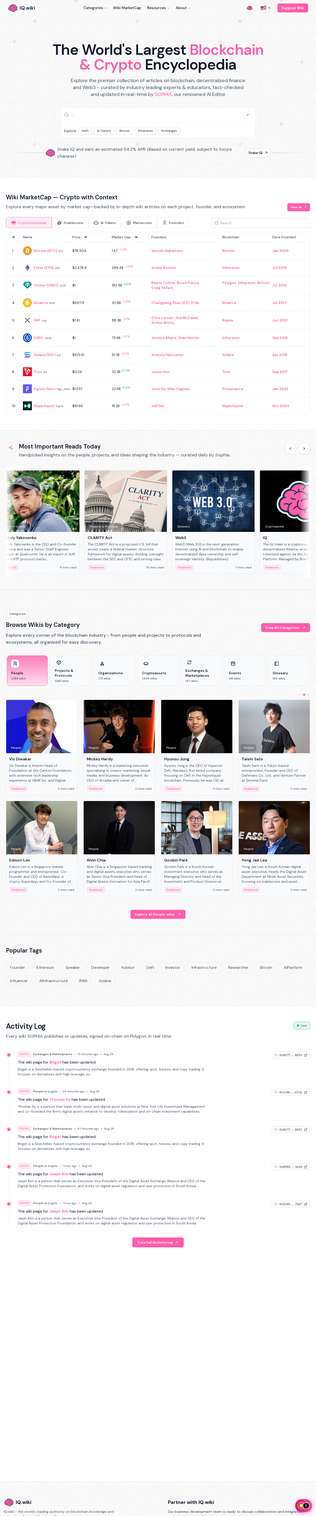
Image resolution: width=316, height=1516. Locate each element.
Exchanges (169, 131)
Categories (93, 7)
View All (296, 207)
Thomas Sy (60, 1099)
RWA (83, 980)
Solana (228, 355)
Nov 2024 (280, 406)
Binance (41, 302)
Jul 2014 (279, 267)
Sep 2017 (280, 372)
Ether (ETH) (44, 267)
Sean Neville (188, 338)
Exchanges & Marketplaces (52, 1054)
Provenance (232, 389)
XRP (37, 320)
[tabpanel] (158, 323)
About (181, 7)
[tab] (29, 222)
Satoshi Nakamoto (167, 250)
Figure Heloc (45, 389)
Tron (38, 372)
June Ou (158, 389)
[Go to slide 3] (308, 695)
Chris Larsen (162, 318)
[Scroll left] (290, 448)
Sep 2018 (280, 338)
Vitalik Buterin (163, 267)
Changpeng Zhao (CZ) (170, 302)
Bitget (55, 1062)
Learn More (242, 152)
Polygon (229, 283)
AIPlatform (293, 967)
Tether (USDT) (46, 285)
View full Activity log (155, 1242)
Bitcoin (124, 131)
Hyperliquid (44, 406)
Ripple (227, 320)
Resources (156, 7)
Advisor (128, 967)
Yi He (195, 302)
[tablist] (97, 222)
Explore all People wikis (155, 914)
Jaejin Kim (59, 1174)
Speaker (72, 967)
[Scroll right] (304, 448)
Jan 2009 (280, 250)
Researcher (238, 967)
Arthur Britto (162, 322)
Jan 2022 (280, 389)
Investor (172, 967)
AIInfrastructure (53, 980)
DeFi (85, 131)
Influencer (19, 980)
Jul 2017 (279, 302)
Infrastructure (204, 967)
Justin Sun (160, 372)
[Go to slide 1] (300, 695)
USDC (38, 338)
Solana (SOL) (44, 355)
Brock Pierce (188, 283)
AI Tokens (104, 131)
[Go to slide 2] (304, 695)
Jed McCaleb (186, 318)
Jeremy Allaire (164, 338)
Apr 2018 (279, 355)
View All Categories (282, 627)
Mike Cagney (178, 389)
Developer (100, 967)
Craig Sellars (162, 287)
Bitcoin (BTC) (45, 250)
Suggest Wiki (292, 8)
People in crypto (45, 1091)
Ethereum (145, 131)
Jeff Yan (158, 406)
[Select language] (266, 8)
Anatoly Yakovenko (167, 355)
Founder (17, 967)
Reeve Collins (163, 283)
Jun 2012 (280, 320)
